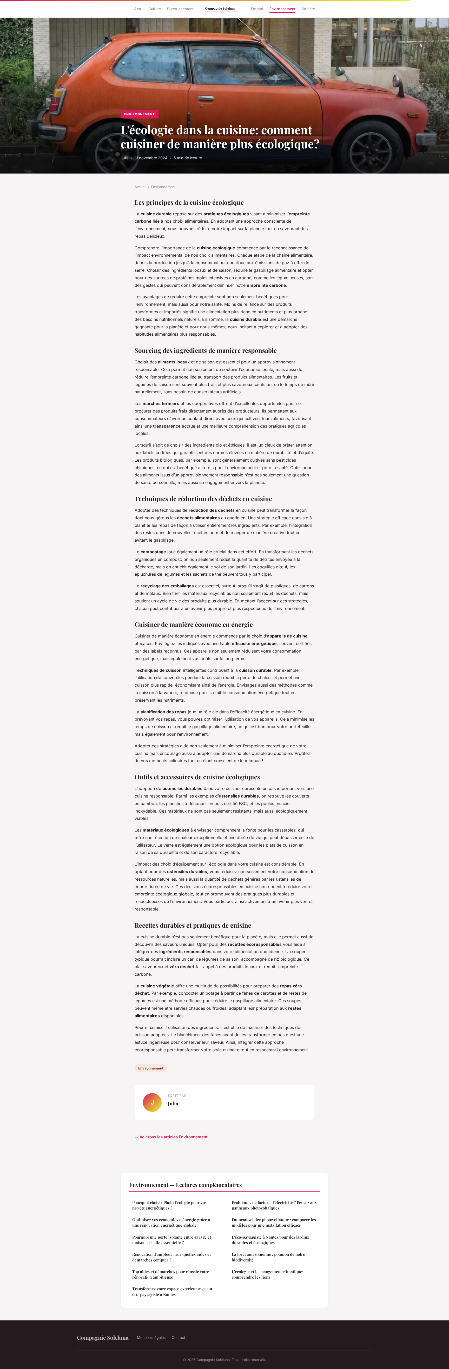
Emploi (257, 8)
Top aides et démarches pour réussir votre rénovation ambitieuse (170, 1274)
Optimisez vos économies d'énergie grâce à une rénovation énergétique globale (171, 1222)
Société (308, 8)
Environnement (282, 8)
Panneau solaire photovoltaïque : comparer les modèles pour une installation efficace (274, 1222)
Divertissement (180, 8)
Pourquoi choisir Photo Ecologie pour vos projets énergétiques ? (169, 1205)
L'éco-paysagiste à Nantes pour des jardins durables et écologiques (270, 1239)
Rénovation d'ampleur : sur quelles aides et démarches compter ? (171, 1257)
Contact (178, 1337)
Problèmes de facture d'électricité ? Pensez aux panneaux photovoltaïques (274, 1205)
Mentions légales (151, 1337)
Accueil (140, 187)
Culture (154, 8)
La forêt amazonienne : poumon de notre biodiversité (268, 1257)
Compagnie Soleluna (103, 1337)
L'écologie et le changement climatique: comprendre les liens (267, 1274)
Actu (138, 8)
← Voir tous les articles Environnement (171, 1136)
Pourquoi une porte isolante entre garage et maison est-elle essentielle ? (171, 1239)
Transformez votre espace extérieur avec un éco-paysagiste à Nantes (172, 1291)
